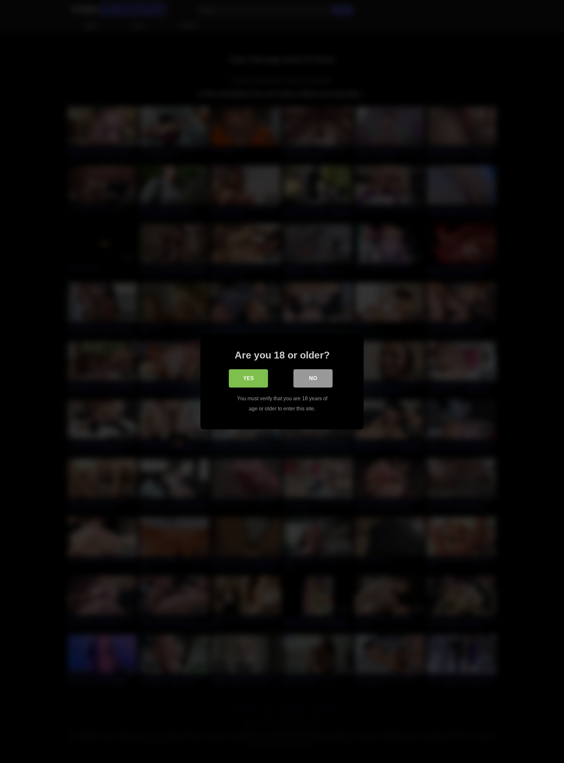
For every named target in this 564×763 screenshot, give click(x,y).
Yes (248, 378)
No (313, 378)
